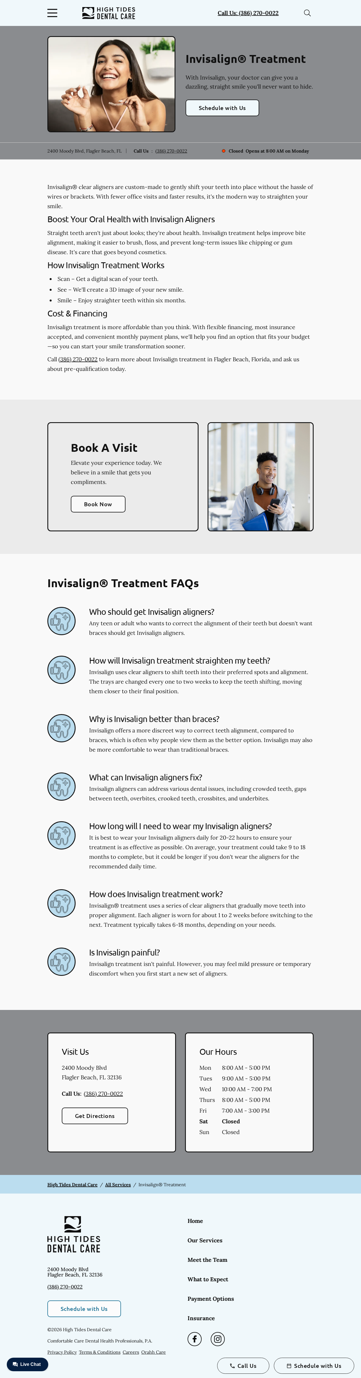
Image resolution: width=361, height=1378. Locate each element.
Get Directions (95, 1115)
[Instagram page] (218, 1339)
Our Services (205, 1240)
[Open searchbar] (307, 13)
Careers (131, 1352)
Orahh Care (153, 1352)
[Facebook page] (195, 1339)
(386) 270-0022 (171, 151)
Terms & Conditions (99, 1352)
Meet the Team (207, 1259)
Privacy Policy (62, 1352)
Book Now (98, 504)
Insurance (201, 1318)
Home (195, 1220)
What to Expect (208, 1279)
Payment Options (211, 1298)
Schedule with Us (222, 107)
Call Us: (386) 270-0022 (248, 12)
